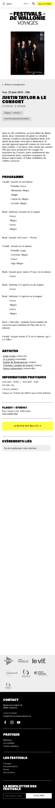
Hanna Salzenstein (12, 368)
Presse (6, 769)
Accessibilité (9, 743)
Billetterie (45, 3)
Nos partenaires (10, 766)
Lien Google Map (10, 414)
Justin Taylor (9, 356)
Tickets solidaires (11, 746)
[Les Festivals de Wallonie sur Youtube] (19, 722)
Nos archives (9, 772)
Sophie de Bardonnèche (15, 362)
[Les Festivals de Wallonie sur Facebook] (5, 722)
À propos (7, 763)
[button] (26, 4)
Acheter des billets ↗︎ (27, 426)
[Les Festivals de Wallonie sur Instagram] (12, 722)
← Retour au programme (13, 84)
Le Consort (9, 359)
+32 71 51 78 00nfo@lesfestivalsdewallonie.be (17, 714)
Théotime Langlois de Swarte (18, 365)
